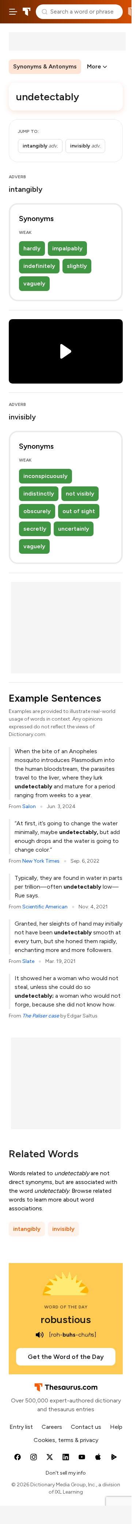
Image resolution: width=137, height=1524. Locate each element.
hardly (32, 248)
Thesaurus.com (27, 11)
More (94, 66)
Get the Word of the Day (66, 1357)
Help (116, 1426)
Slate (28, 961)
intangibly (27, 1228)
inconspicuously (45, 475)
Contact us (86, 1426)
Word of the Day (66, 1307)
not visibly (80, 493)
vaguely (34, 283)
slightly (77, 265)
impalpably (67, 248)
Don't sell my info (66, 1473)
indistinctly (38, 493)
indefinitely (39, 265)
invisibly (63, 1228)
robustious (66, 1319)
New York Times (41, 861)
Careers (52, 1426)
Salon (29, 806)
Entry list (21, 1426)
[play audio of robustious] (39, 1334)
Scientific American (45, 907)
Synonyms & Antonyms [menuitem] (45, 66)
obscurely (37, 511)
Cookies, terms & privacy (66, 1440)
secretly (34, 528)
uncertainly (73, 528)
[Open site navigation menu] (13, 11)
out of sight (78, 511)
